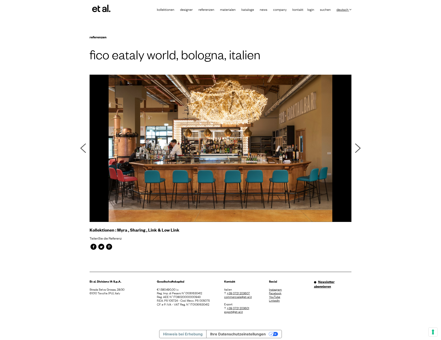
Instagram (275, 289)
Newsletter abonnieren (324, 284)
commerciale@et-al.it (238, 296)
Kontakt (297, 9)
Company (280, 9)
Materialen (228, 9)
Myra (122, 230)
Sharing (137, 230)
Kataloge (247, 9)
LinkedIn (274, 300)
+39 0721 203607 (238, 293)
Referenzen (206, 9)
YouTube (274, 296)
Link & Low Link (163, 230)
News (263, 9)
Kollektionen (165, 9)
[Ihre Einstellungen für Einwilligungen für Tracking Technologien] (433, 332)
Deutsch (342, 9)
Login (310, 9)
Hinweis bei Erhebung (183, 334)
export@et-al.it (233, 311)
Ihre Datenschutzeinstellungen (238, 334)
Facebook (275, 293)
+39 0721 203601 (238, 308)
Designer (186, 9)
